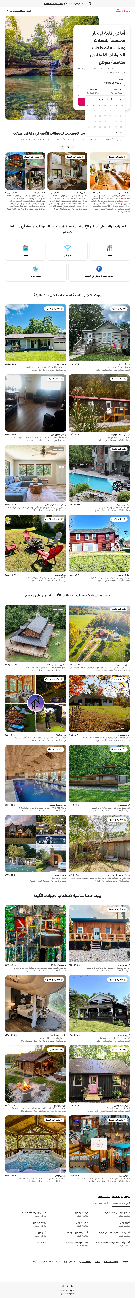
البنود (62, 1293)
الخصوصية (71, 1293)
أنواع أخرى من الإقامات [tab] (121, 1203)
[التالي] (62, 147)
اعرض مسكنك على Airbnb (19, 11)
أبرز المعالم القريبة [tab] (100, 1203)
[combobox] (101, 82)
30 (116, 132)
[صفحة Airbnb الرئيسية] (123, 11)
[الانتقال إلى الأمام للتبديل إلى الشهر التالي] (90, 100)
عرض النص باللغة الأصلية (53, 3)
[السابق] (73, 147)
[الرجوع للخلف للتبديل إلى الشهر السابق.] (120, 100)
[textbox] (113, 93)
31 (110, 132)
